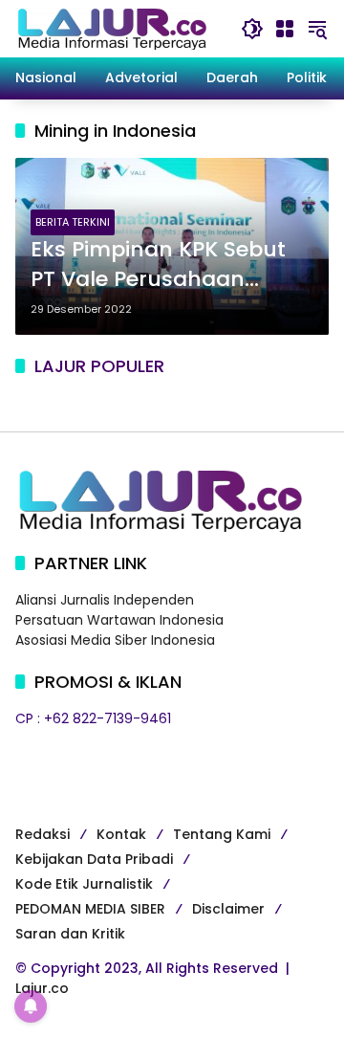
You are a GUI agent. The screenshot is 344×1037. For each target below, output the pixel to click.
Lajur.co (42, 988)
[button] (252, 28)
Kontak (121, 834)
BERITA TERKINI (72, 222)
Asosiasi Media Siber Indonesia (115, 640)
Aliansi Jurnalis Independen (104, 599)
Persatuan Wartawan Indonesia (119, 619)
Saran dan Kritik (70, 933)
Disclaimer (228, 908)
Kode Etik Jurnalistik (84, 884)
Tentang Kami (221, 834)
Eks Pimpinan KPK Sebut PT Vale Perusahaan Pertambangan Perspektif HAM (168, 265)
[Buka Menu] (284, 28)
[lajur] (110, 27)
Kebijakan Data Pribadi (94, 859)
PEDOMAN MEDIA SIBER (90, 908)
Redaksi (42, 834)
